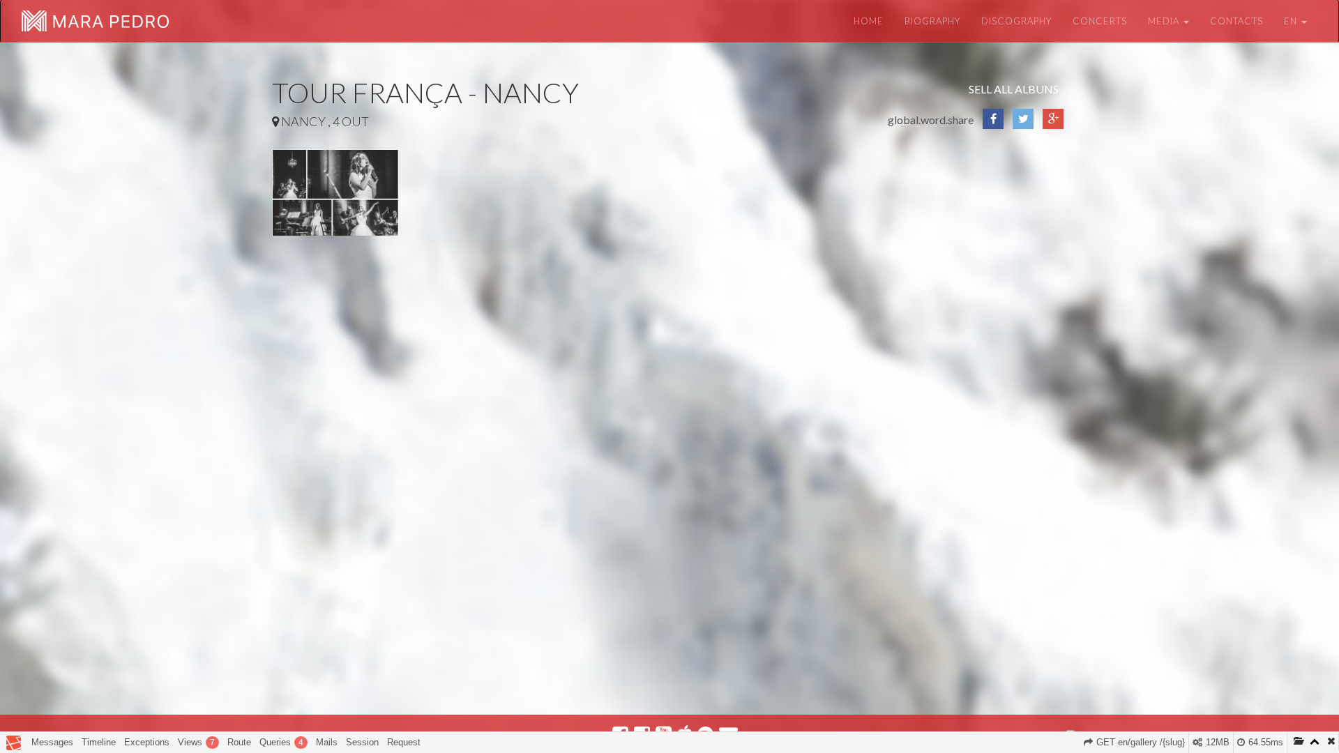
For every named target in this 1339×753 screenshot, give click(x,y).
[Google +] (1053, 124)
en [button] (1292, 20)
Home (869, 20)
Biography (932, 20)
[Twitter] (1023, 124)
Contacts (1236, 20)
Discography (1016, 20)
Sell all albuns (1014, 89)
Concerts (1100, 20)
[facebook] (993, 124)
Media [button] (1165, 20)
